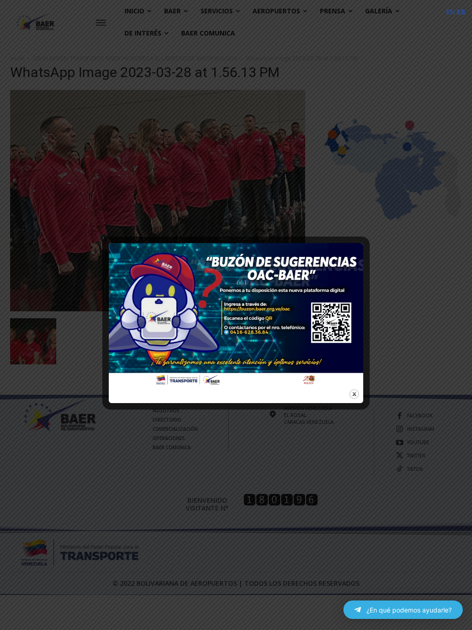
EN (450, 12)
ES (461, 12)
